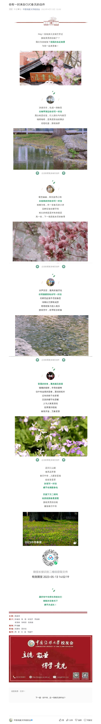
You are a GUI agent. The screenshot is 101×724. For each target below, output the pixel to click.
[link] (23, 720)
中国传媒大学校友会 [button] (31, 9)
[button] (50, 691)
